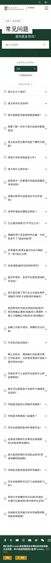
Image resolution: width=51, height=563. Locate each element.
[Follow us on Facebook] (5, 540)
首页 (7, 21)
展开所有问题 (24, 84)
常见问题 (16, 21)
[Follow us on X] (11, 540)
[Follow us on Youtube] (17, 540)
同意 (7, 558)
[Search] (40, 2)
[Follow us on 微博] (36, 540)
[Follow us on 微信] (42, 540)
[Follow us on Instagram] (23, 540)
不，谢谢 (21, 558)
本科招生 (31, 8)
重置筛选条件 (27, 75)
